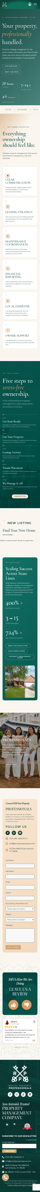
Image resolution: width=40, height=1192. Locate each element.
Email (8, 882)
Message (9, 925)
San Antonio (28, 109)
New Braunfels (13, 109)
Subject (8, 914)
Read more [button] (9, 1040)
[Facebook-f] (8, 833)
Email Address (8, 1142)
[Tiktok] (23, 1094)
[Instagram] (14, 833)
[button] (35, 4)
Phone (8, 893)
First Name (10, 860)
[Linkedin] (20, 833)
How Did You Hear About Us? (17, 904)
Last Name (10, 871)
